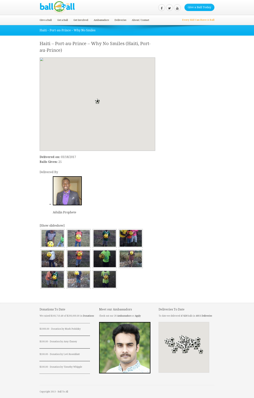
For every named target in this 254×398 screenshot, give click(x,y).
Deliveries (120, 20)
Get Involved (80, 20)
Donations (88, 316)
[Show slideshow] (52, 225)
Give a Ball (46, 20)
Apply (138, 316)
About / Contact (140, 20)
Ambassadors (101, 20)
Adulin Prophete (64, 212)
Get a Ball (62, 20)
